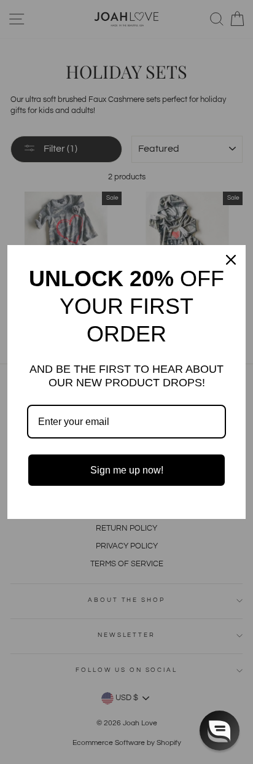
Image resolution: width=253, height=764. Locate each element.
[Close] (231, 260)
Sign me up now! (126, 470)
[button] (219, 730)
